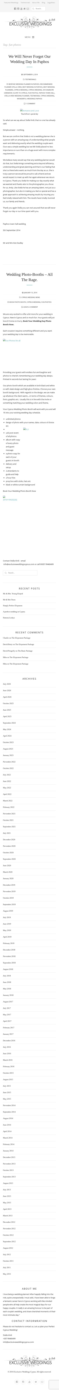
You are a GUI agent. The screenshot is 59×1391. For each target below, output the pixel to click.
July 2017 (7, 1008)
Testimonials (25, 2)
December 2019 (9, 885)
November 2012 (9, 1228)
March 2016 (7, 1060)
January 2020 (8, 878)
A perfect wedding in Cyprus (14, 612)
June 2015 (7, 1092)
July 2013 (7, 1190)
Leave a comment (30, 307)
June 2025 (7, 710)
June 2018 (7, 982)
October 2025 (8, 703)
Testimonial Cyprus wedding (42, 96)
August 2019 (8, 911)
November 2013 (9, 1164)
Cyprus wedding (21, 90)
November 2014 (9, 1105)
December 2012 (9, 1222)
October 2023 (8, 742)
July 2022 (7, 775)
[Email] (42, 1381)
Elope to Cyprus (20, 93)
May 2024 (7, 729)
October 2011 (8, 1261)
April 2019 (7, 937)
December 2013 (9, 1157)
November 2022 (9, 762)
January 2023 (8, 755)
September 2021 (9, 827)
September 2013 (9, 1177)
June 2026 (7, 690)
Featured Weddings (11, 2)
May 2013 (7, 1203)
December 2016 (9, 1040)
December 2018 (9, 950)
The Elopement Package (21, 638)
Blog (43, 2)
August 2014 (8, 1118)
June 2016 (7, 1053)
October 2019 (8, 898)
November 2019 (9, 891)
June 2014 (7, 1125)
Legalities (51, 2)
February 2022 (8, 807)
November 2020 (9, 846)
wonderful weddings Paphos (29, 99)
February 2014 (8, 1144)
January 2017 (8, 1034)
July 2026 (7, 684)
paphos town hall (47, 93)
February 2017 (8, 1028)
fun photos (33, 93)
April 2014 (7, 1131)
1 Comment (30, 103)
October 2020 (8, 852)
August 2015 (8, 1079)
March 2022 (7, 801)
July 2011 (7, 1267)
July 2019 (7, 917)
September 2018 (9, 963)
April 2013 (7, 1209)
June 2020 (7, 865)
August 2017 (8, 1002)
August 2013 (8, 1183)
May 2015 (7, 1099)
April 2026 (7, 697)
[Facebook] (16, 1381)
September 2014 (9, 1112)
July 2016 (7, 1047)
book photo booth (17, 302)
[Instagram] (23, 1381)
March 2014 (7, 1138)
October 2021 (8, 820)
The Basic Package (25, 651)
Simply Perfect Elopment (12, 606)
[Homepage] (35, 1381)
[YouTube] (29, 1381)
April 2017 (7, 1021)
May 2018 (7, 989)
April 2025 (7, 716)
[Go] (33, 8)
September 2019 (9, 904)
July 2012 (7, 1254)
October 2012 (8, 1235)
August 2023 (8, 749)
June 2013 (7, 1196)
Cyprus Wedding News (30, 297)
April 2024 (7, 736)
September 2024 (9, 723)
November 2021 (9, 814)
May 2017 (7, 1015)
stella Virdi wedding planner (16, 96)
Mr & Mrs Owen (9, 600)
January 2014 (8, 1151)
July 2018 (7, 976)
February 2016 (8, 1066)
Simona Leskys (9, 618)
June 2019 (7, 924)
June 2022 (7, 781)
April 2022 (7, 794)
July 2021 (7, 833)
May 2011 (7, 1274)
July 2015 (7, 1086)
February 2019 (8, 943)
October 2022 (8, 768)
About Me (36, 2)
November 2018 (9, 956)
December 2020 (9, 839)
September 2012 (9, 1241)
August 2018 (8, 969)
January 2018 (8, 995)
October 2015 (8, 1073)
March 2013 (7, 1216)
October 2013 (8, 1170)
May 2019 (7, 930)
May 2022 (7, 788)
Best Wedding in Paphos (32, 87)
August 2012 (8, 1248)
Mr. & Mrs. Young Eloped (13, 594)
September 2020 (9, 859)
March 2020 (7, 872)
